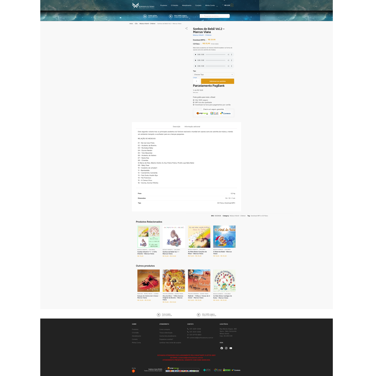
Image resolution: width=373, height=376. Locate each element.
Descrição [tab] (176, 127)
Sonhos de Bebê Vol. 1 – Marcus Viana (171, 253)
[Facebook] (222, 348)
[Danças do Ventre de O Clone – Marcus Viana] (148, 281)
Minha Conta (210, 5)
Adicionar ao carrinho (218, 81)
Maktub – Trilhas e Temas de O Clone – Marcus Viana (199, 297)
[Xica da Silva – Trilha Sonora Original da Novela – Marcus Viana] (174, 281)
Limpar (195, 77)
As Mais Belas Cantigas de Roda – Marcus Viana (222, 297)
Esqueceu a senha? (166, 339)
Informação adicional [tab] (192, 127)
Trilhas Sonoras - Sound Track (173, 293)
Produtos (163, 5)
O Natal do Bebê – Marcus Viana (222, 253)
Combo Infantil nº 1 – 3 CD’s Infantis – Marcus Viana (147, 253)
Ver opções (173, 260)
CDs (136, 23)
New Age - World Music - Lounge (147, 293)
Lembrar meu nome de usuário (170, 343)
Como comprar (164, 329)
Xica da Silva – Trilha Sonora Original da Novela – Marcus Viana (173, 298)
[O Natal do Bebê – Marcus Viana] (224, 237)
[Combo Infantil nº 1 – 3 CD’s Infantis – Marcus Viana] (148, 237)
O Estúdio (174, 5)
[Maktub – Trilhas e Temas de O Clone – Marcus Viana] (199, 281)
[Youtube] (231, 348)
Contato (198, 5)
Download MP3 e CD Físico (259, 216)
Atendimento (186, 5)
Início (131, 23)
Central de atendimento (167, 336)
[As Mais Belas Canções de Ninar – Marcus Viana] (199, 237)
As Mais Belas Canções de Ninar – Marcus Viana (197, 253)
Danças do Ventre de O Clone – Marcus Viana (148, 297)
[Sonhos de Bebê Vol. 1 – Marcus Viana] (174, 237)
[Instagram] (226, 348)
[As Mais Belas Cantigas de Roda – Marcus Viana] (224, 281)
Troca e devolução (165, 333)
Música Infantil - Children (147, 23)
